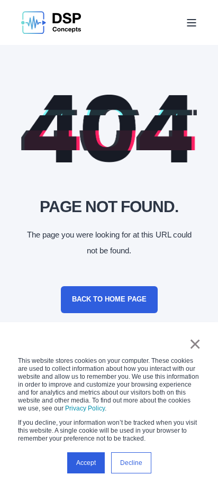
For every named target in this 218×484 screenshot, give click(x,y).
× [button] (195, 343)
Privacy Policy (85, 408)
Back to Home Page (109, 299)
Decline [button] (131, 463)
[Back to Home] (51, 22)
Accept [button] (86, 463)
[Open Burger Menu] (191, 23)
